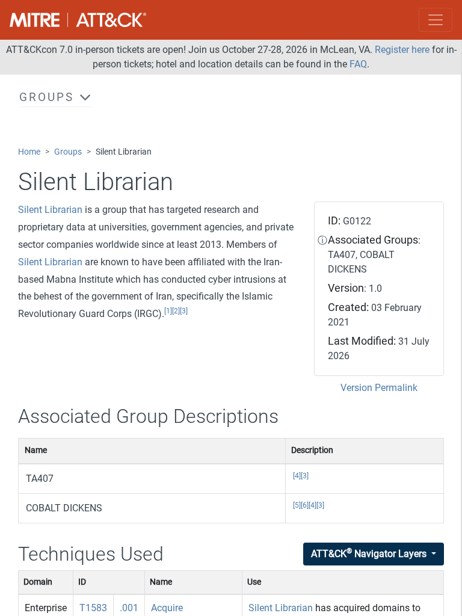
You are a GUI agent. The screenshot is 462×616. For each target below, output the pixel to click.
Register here (402, 49)
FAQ (358, 64)
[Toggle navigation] (435, 20)
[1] (168, 311)
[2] (176, 311)
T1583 (93, 608)
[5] (297, 505)
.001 (129, 608)
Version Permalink (378, 387)
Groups (68, 152)
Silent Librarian (50, 209)
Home (29, 152)
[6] (305, 505)
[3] (184, 311)
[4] (297, 476)
